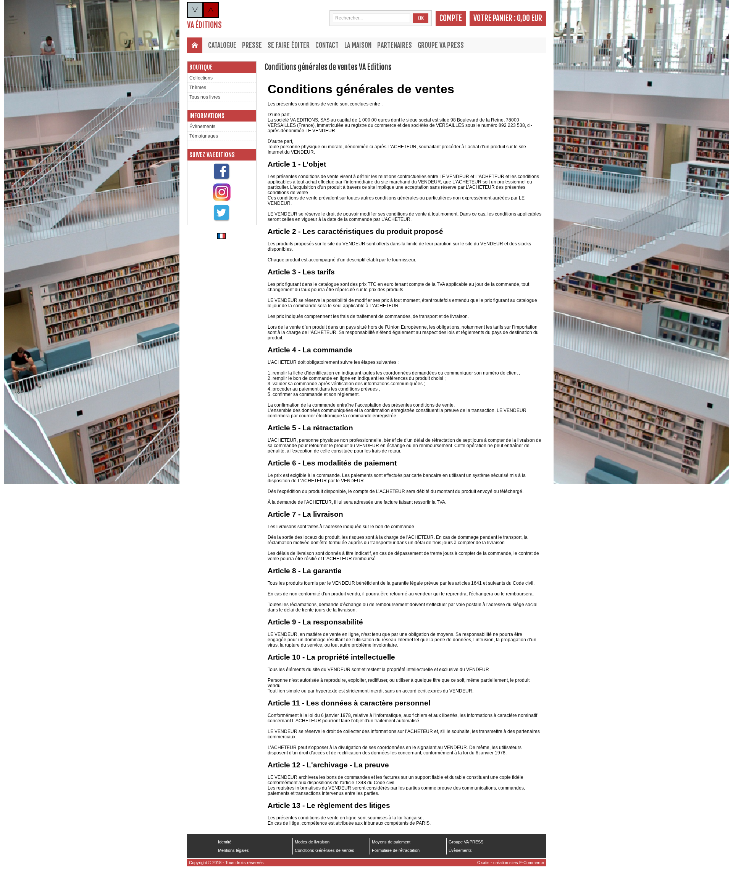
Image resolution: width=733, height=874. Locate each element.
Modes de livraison (312, 842)
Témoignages (203, 136)
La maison (357, 45)
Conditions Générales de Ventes (324, 850)
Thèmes (197, 87)
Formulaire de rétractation (396, 850)
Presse (252, 45)
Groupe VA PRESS (441, 45)
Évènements (202, 126)
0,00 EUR (529, 18)
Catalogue (222, 45)
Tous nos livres (204, 97)
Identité (224, 842)
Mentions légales (233, 850)
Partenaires (394, 45)
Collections (201, 78)
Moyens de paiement (391, 842)
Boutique (201, 67)
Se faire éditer (289, 45)
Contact (327, 45)
